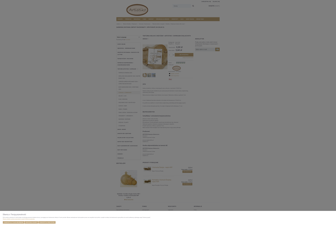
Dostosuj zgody (31, 222)
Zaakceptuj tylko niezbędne (13, 222)
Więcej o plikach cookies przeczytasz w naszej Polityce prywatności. (19, 219)
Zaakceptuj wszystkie (47, 222)
